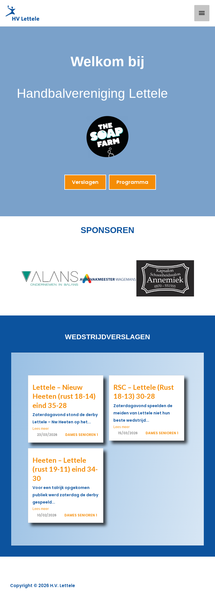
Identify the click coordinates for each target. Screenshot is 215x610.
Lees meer (40, 429)
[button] (11, 278)
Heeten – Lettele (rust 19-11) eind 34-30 (65, 469)
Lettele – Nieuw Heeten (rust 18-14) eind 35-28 (65, 396)
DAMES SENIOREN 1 (81, 434)
